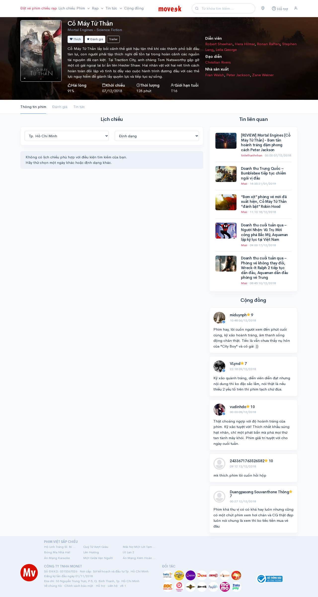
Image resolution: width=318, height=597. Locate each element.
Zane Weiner (263, 74)
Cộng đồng (134, 8)
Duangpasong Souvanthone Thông (259, 492)
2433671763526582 (247, 460)
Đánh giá (96, 39)
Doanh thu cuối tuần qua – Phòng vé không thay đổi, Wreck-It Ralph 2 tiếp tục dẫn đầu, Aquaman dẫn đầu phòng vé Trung (264, 268)
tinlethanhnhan (252, 155)
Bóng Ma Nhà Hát (57, 552)
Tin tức (79, 106)
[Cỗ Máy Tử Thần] (41, 50)
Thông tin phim (33, 106)
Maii (244, 183)
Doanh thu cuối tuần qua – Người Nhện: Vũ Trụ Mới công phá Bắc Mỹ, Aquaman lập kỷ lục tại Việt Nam (264, 232)
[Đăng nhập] (296, 8)
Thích (77, 39)
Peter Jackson (238, 74)
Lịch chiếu (66, 8)
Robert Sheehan (219, 43)
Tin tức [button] (112, 8)
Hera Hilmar (245, 43)
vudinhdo (238, 406)
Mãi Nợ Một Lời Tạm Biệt (139, 547)
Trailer (113, 39)
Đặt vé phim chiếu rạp (38, 8)
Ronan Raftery (268, 43)
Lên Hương (91, 552)
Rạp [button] (96, 8)
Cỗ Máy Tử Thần (90, 23)
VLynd (235, 363)
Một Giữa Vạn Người (98, 558)
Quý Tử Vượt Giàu (95, 547)
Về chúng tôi (53, 586)
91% (71, 90)
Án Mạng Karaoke (57, 558)
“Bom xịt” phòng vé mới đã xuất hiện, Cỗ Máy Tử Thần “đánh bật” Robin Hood (264, 201)
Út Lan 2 (128, 552)
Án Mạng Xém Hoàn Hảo (139, 558)
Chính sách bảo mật (78, 586)
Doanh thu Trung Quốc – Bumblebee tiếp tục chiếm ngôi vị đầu (263, 173)
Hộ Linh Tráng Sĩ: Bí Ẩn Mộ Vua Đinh (60, 547)
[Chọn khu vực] (263, 8)
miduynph (238, 315)
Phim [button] (81, 8)
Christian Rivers (218, 62)
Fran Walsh (214, 74)
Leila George (226, 49)
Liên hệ (113, 586)
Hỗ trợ (100, 586)
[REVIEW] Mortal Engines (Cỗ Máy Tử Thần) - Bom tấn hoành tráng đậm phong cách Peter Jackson (265, 142)
